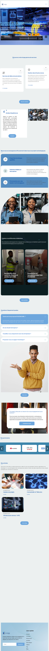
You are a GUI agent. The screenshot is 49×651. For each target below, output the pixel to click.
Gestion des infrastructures (36, 73)
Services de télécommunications (12, 76)
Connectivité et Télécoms (34, 492)
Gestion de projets (8, 492)
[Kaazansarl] (4, 4)
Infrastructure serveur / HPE (11, 515)
